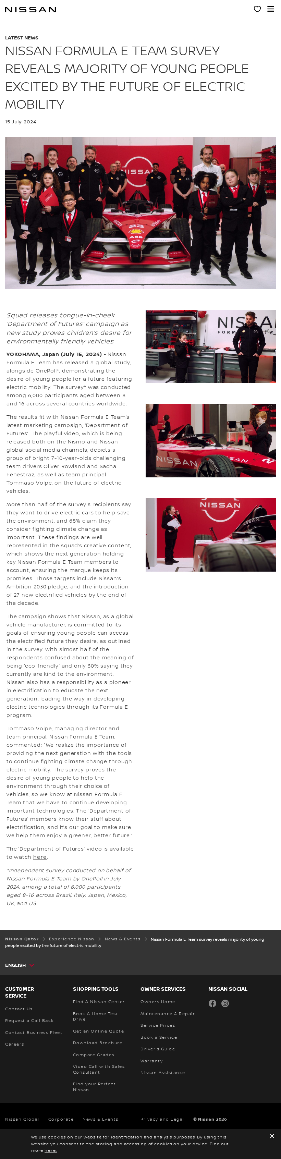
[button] (270, 8)
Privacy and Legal (162, 1119)
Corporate (61, 1119)
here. (51, 1150)
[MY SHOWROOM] (258, 9)
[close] (272, 1137)
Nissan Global (22, 1119)
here (40, 857)
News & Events (101, 1119)
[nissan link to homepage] (30, 9)
